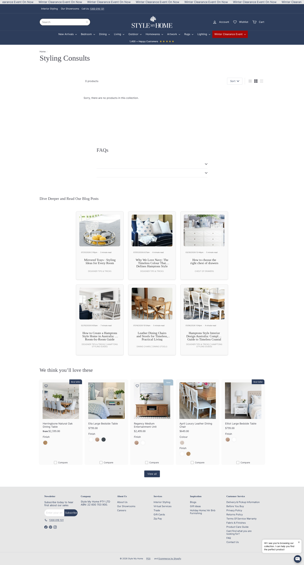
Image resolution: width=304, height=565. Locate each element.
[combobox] (65, 22)
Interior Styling (49, 8)
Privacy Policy (234, 510)
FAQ (228, 537)
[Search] (87, 22)
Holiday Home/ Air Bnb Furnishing (202, 512)
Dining (103, 34)
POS (148, 558)
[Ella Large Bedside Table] (106, 412)
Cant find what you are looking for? (239, 532)
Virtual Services (162, 506)
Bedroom (87, 34)
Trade (157, 510)
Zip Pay (158, 518)
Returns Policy (234, 514)
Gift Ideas (195, 506)
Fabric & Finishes (236, 522)
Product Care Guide (237, 526)
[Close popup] (299, 542)
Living (118, 34)
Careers (121, 510)
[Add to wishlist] (46, 386)
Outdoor (133, 34)
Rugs (187, 34)
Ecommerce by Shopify (169, 558)
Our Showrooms (70, 8)
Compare (63, 462)
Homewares (153, 34)
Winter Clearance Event (228, 34)
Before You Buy (235, 506)
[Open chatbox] (297, 559)
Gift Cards (159, 514)
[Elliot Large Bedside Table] (243, 412)
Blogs (193, 502)
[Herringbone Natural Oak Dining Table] (61, 414)
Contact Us (232, 542)
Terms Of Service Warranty (241, 518)
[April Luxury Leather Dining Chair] (197, 419)
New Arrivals (66, 34)
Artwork (172, 34)
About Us (122, 502)
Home (43, 51)
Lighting (202, 34)
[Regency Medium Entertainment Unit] (152, 414)
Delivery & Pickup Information (243, 502)
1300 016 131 (97, 8)
